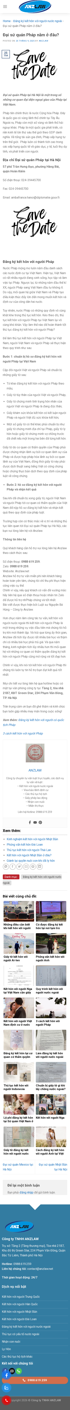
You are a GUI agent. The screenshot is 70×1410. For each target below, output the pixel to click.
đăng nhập (26, 1192)
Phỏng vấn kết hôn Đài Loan (25, 844)
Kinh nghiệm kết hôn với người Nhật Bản (32, 839)
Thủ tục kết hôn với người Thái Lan (29, 850)
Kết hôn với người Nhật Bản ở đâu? (29, 855)
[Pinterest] (40, 823)
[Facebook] (30, 823)
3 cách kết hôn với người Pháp (23, 733)
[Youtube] (35, 823)
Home (7, 21)
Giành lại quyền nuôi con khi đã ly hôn (31, 860)
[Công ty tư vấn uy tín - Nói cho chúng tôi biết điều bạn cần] (35, 6)
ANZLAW (43, 41)
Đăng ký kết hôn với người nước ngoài (37, 21)
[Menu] (5, 6)
